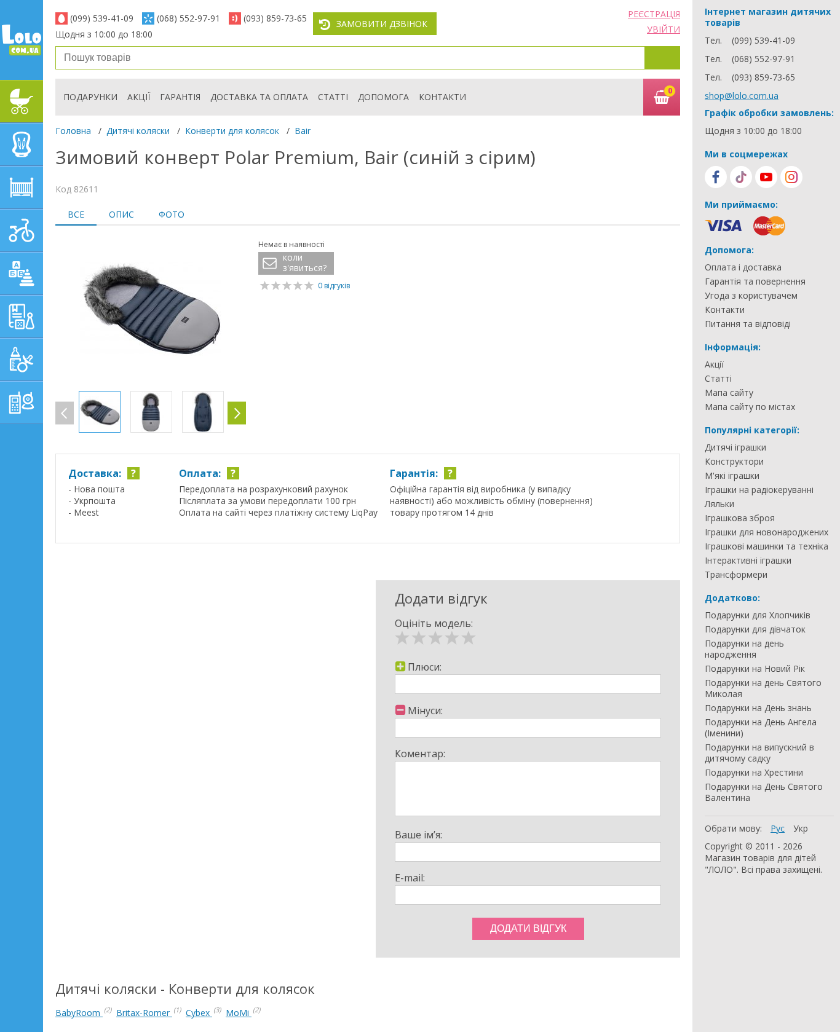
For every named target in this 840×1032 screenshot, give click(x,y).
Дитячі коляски (138, 130)
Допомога (383, 97)
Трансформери (736, 574)
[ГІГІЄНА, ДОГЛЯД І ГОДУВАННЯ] (21, 359)
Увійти (663, 29)
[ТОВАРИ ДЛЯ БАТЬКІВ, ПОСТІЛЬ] (21, 402)
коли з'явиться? (305, 263)
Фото (171, 214)
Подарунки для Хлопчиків (757, 615)
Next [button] (237, 413)
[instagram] (791, 177)
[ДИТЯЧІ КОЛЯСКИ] (21, 101)
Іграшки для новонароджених (766, 532)
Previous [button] (64, 413)
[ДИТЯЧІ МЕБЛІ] (21, 187)
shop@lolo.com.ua (742, 95)
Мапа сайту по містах (750, 406)
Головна (73, 130)
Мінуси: (425, 710)
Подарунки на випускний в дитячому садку (759, 753)
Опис (121, 214)
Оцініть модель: (434, 623)
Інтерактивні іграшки (748, 560)
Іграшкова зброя (740, 518)
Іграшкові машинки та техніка (766, 546)
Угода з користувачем (751, 295)
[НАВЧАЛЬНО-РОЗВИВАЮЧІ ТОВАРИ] (21, 316)
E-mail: (410, 877)
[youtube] (766, 177)
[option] (151, 310)
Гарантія (180, 97)
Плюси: (425, 667)
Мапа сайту (729, 392)
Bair (303, 130)
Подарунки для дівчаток (755, 629)
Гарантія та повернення (755, 281)
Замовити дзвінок (381, 24)
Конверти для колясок (232, 130)
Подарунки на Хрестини (754, 772)
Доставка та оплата (259, 97)
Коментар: (420, 753)
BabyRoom (79, 1012)
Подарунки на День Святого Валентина (764, 792)
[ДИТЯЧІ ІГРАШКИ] (21, 273)
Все (76, 214)
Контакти (442, 97)
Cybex (199, 1012)
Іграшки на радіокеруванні (759, 489)
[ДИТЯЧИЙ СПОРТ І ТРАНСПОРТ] (21, 230)
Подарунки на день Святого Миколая (763, 688)
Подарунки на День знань (758, 708)
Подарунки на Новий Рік (755, 668)
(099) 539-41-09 (101, 18)
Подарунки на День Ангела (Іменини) (761, 728)
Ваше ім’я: (418, 834)
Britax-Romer (144, 1012)
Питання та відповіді (748, 323)
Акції (138, 97)
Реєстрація (654, 14)
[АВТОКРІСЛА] (21, 144)
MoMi (239, 1012)
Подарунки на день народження (744, 649)
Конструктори (734, 461)
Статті (333, 97)
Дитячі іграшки (735, 447)
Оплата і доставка (743, 267)
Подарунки (90, 97)
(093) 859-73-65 (275, 18)
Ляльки (719, 504)
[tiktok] (741, 177)
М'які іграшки (732, 475)
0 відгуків (334, 285)
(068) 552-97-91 (188, 18)
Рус (778, 828)
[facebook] (716, 177)
